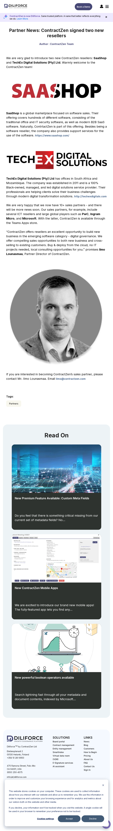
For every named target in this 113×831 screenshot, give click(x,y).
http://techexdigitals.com (90, 196)
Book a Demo (83, 6)
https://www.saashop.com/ (52, 135)
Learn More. (22, 18)
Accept (69, 818)
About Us (88, 759)
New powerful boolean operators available (44, 677)
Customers (89, 748)
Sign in (87, 770)
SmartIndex (58, 752)
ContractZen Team (62, 44)
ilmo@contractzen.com (71, 378)
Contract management (63, 745)
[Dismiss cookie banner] (103, 785)
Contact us (89, 766)
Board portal (59, 741)
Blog (86, 745)
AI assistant (58, 766)
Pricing (87, 755)
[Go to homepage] (15, 8)
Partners (13, 403)
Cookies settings (45, 818)
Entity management (62, 748)
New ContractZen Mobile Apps (36, 588)
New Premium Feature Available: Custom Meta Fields (52, 498)
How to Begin (90, 752)
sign (101, 6)
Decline (93, 818)
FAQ (86, 763)
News (86, 741)
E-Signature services (63, 763)
